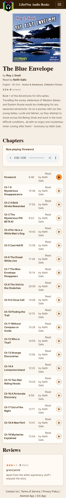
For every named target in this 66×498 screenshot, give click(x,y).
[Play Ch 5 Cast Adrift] (59, 245)
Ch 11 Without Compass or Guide (12, 327)
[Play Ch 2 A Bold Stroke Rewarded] (59, 204)
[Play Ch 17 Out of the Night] (59, 409)
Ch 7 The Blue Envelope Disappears (12, 273)
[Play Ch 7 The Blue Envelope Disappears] (59, 272)
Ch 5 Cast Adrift (13, 245)
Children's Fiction (53, 84)
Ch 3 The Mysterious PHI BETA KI (13, 218)
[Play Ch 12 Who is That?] (59, 341)
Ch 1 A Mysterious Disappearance (13, 191)
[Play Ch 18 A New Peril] (59, 423)
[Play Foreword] (59, 177)
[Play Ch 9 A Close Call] (59, 300)
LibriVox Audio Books (34, 4)
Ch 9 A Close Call (14, 299)
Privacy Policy (51, 491)
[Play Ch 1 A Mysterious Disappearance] (59, 191)
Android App (27, 495)
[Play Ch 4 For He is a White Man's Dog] (59, 232)
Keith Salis (19, 79)
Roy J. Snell (13, 75)
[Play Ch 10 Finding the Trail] (59, 313)
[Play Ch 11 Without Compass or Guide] (59, 327)
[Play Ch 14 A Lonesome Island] (59, 368)
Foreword (10, 177)
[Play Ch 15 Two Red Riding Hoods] (59, 382)
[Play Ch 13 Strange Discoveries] (59, 354)
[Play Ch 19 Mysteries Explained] (59, 436)
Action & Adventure (32, 84)
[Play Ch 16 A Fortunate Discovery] (59, 395)
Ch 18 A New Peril (14, 422)
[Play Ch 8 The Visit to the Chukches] (59, 286)
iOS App (41, 495)
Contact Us (12, 491)
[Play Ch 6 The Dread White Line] (59, 259)
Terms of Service (30, 491)
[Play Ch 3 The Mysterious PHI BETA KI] (59, 218)
